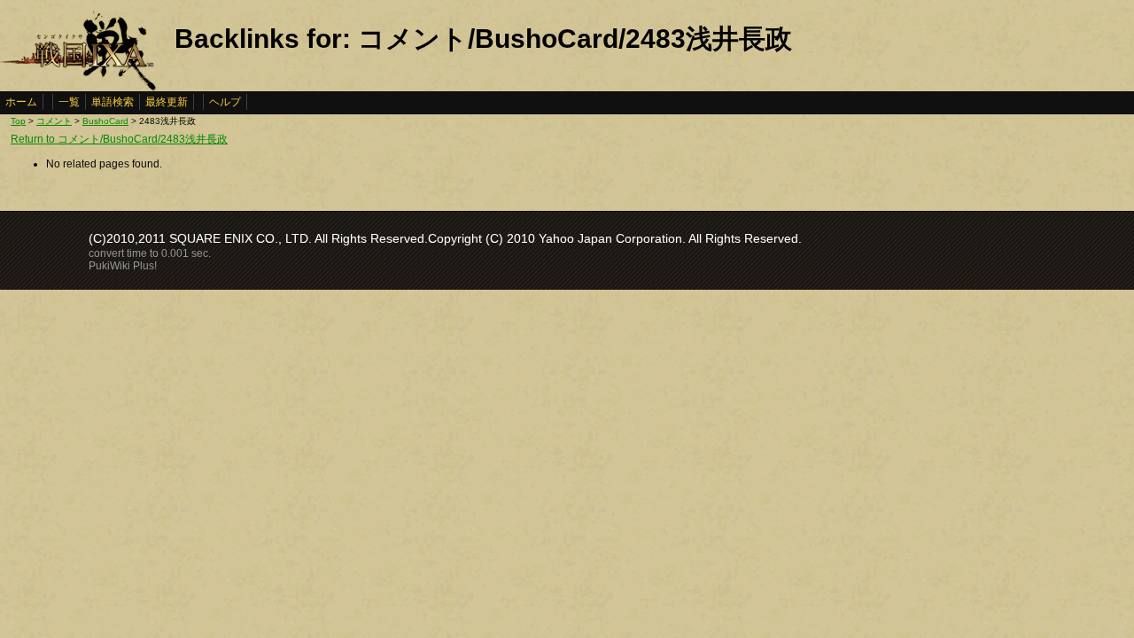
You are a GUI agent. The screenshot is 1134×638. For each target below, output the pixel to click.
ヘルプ (225, 102)
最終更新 (166, 102)
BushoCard (105, 121)
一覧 (69, 102)
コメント (54, 121)
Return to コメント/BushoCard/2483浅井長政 (119, 139)
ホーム (21, 102)
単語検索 (112, 102)
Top (18, 121)
